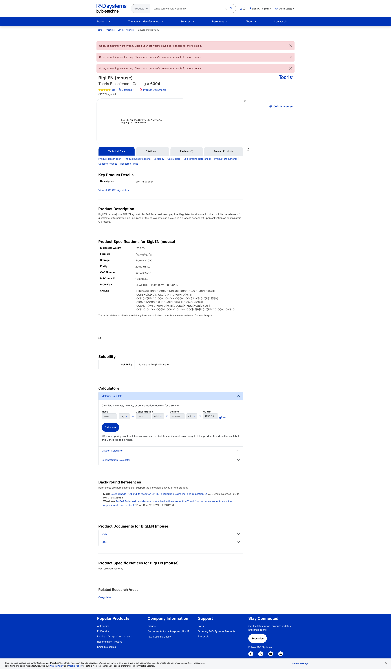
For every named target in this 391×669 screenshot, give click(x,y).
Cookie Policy (75, 666)
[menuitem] (99, 29)
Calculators (173, 158)
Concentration (144, 411)
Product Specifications (137, 158)
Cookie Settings (300, 663)
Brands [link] (151, 626)
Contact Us (280, 21)
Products (102, 21)
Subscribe (258, 638)
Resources (218, 21)
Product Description (109, 158)
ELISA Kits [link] (103, 631)
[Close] (290, 45)
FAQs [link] (201, 626)
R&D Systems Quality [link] (160, 636)
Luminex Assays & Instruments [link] (114, 636)
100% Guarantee (282, 106)
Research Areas (129, 163)
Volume (174, 411)
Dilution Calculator (112, 450)
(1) (113, 89)
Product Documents (154, 89)
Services (185, 21)
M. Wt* (207, 411)
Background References (197, 158)
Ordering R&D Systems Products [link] (216, 631)
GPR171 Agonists (126, 29)
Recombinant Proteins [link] (109, 641)
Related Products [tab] (223, 151)
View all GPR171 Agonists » (113, 190)
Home (99, 29)
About (249, 21)
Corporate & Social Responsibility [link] (167, 631)
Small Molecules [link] (106, 646)
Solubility (159, 158)
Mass (105, 411)
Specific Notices (107, 163)
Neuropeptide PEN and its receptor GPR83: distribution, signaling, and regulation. (157, 493)
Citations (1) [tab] (152, 151)
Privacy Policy (56, 666)
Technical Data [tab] (116, 151)
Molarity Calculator (112, 396)
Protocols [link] (203, 636)
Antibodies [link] (103, 626)
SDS (104, 541)
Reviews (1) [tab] (186, 151)
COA (104, 533)
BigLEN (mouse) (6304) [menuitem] (149, 29)
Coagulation (105, 597)
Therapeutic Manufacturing (143, 21)
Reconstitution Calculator (116, 459)
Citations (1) (128, 89)
